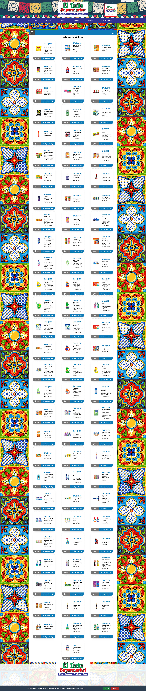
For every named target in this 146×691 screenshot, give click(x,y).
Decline (115, 688)
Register (112, 14)
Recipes (63, 20)
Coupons (90, 20)
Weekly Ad (49, 20)
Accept (107, 688)
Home (35, 20)
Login (108, 14)
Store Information (106, 20)
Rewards (76, 20)
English (125, 1)
